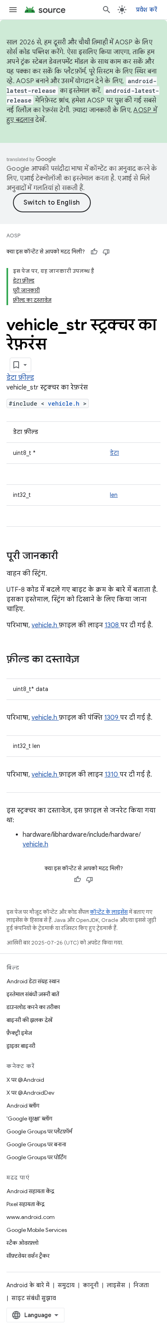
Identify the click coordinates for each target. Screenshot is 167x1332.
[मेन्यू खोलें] (13, 9)
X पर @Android (25, 1079)
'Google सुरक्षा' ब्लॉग (29, 1118)
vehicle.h (65, 403)
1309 (112, 718)
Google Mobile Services (36, 1230)
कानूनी (90, 1285)
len (114, 494)
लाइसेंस (116, 1285)
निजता (141, 1285)
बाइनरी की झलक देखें (29, 1020)
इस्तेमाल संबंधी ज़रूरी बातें (32, 994)
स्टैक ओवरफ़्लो (22, 1242)
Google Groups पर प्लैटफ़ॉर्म (39, 1131)
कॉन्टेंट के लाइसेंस (109, 912)
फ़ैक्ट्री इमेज (19, 1033)
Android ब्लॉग (22, 1105)
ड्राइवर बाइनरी (20, 1045)
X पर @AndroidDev (30, 1092)
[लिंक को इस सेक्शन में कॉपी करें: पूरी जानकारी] (68, 556)
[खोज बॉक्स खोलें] (106, 10)
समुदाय (66, 1285)
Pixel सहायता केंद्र (25, 1204)
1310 (112, 775)
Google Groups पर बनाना (36, 1144)
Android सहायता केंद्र (30, 1191)
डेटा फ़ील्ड (20, 378)
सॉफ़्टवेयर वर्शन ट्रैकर (27, 1255)
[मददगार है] (94, 252)
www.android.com (30, 1217)
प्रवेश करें (147, 9)
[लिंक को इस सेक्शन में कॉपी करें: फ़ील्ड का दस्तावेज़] (90, 660)
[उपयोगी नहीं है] (106, 252)
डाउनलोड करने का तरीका (33, 1007)
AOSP (13, 235)
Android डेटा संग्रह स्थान (33, 981)
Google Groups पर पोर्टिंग (36, 1157)
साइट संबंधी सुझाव (33, 1298)
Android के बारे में (27, 1285)
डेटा (114, 453)
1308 (112, 625)
